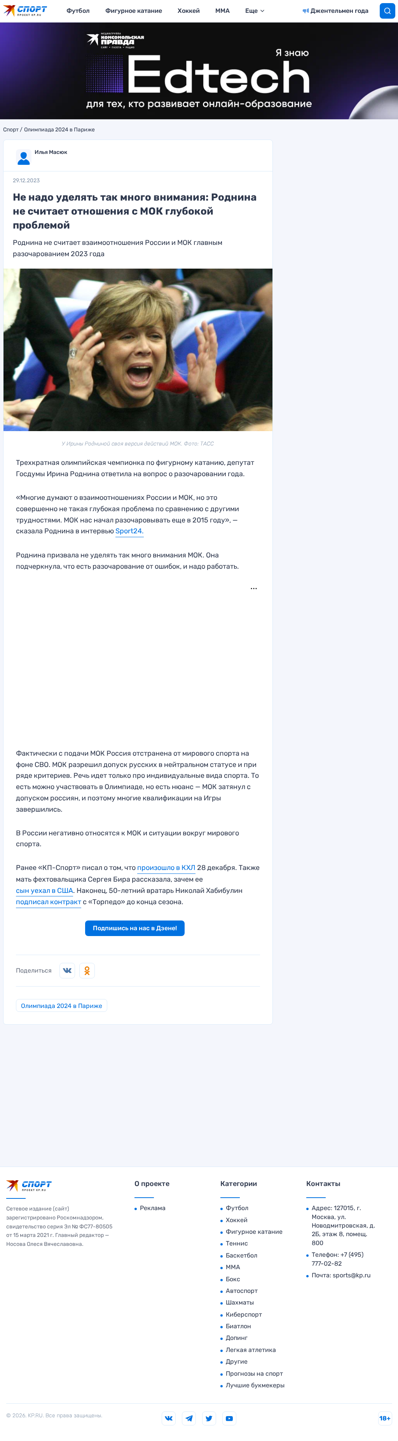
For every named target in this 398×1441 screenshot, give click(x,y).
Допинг (237, 1337)
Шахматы (240, 1302)
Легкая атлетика (251, 1350)
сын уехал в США (44, 890)
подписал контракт (48, 902)
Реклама (153, 1208)
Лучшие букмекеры (255, 1385)
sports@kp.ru (352, 1275)
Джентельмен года (339, 10)
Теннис (237, 1243)
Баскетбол (241, 1255)
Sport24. (129, 531)
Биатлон (238, 1326)
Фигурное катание (133, 10)
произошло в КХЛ (166, 867)
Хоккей (189, 10)
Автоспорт (242, 1290)
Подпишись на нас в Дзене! (135, 928)
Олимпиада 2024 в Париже (59, 130)
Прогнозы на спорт (254, 1373)
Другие (237, 1361)
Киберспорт (244, 1314)
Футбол (78, 10)
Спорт (11, 130)
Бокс (233, 1279)
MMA (222, 10)
